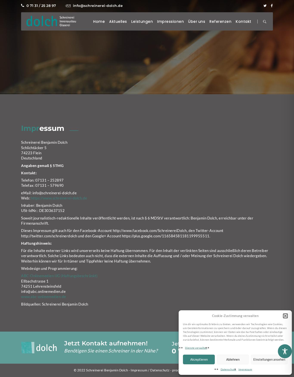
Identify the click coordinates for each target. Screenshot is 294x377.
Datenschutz (228, 369)
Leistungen (142, 21)
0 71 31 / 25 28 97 (41, 6)
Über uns (196, 21)
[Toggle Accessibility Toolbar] (284, 351)
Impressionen (170, 21)
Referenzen (220, 21)
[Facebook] (272, 6)
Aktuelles (118, 21)
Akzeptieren (199, 359)
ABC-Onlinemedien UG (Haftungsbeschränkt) (59, 275)
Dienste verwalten (196, 347)
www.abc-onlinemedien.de (43, 296)
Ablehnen (233, 359)
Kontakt (243, 21)
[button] (285, 316)
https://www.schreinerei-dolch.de (59, 198)
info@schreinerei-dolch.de (98, 6)
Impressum (245, 369)
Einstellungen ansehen (269, 359)
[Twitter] (265, 6)
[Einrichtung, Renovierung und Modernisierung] (51, 20)
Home (99, 21)
